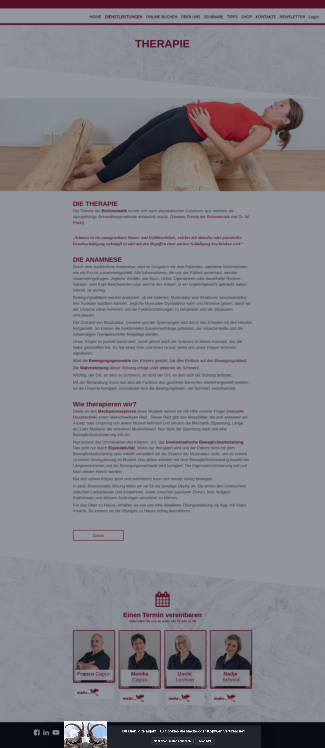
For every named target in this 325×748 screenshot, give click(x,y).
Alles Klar (205, 741)
